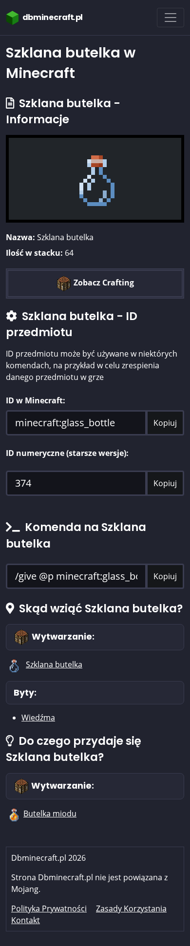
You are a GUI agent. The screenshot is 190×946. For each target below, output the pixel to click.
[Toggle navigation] (170, 17)
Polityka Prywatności (49, 908)
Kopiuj (165, 422)
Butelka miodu (49, 813)
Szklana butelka (54, 664)
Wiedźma (38, 717)
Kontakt (25, 920)
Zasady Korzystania (131, 908)
